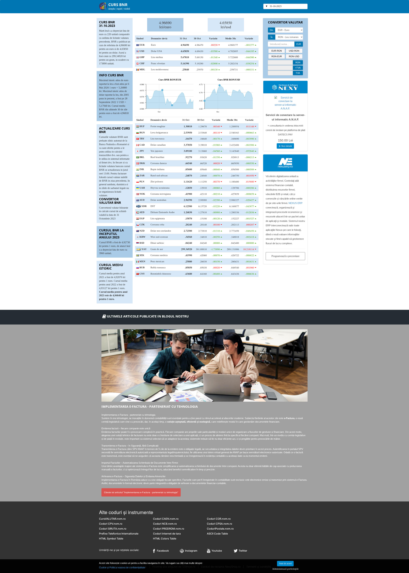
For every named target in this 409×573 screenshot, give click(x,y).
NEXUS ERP (295, 203)
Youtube (216, 550)
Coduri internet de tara (167, 533)
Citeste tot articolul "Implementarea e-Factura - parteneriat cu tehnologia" (141, 492)
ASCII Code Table (217, 533)
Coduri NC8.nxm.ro (165, 523)
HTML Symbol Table (111, 538)
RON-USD (294, 56)
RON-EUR (276, 56)
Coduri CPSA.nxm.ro (219, 523)
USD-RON (294, 51)
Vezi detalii (286, 146)
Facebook (162, 550)
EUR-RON (276, 51)
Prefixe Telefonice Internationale (118, 533)
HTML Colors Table (164, 538)
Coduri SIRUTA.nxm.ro (112, 528)
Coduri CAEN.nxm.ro (166, 518)
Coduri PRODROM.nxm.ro (168, 528)
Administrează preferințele (285, 568)
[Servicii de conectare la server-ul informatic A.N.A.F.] (285, 103)
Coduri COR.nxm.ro (219, 518)
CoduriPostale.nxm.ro (220, 528)
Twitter (242, 550)
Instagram (190, 550)
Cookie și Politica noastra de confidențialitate (122, 567)
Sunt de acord (285, 563)
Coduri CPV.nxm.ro (110, 523)
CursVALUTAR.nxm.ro (112, 518)
